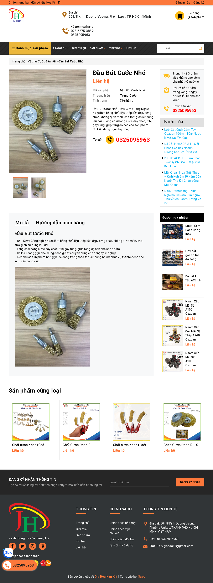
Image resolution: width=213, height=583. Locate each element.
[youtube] (42, 546)
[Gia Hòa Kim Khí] (16, 14)
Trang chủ (60, 48)
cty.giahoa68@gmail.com (176, 546)
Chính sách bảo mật (123, 523)
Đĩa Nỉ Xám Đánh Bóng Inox (192, 230)
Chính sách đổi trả (122, 539)
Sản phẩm (97, 48)
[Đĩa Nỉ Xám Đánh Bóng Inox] (172, 231)
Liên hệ (131, 48)
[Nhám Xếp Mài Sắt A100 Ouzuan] (172, 309)
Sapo (141, 576)
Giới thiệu (79, 48)
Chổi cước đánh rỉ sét (129, 445)
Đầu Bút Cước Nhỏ (34, 233)
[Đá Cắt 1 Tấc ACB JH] (172, 281)
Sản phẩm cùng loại (35, 390)
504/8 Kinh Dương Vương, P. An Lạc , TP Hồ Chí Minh (110, 17)
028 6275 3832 (82, 31)
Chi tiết (31, 452)
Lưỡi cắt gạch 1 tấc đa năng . (192, 255)
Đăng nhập (183, 2)
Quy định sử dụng (121, 545)
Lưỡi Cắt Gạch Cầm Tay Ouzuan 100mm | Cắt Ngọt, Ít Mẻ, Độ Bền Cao (182, 133)
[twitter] (22, 546)
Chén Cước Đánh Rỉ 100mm (184, 445)
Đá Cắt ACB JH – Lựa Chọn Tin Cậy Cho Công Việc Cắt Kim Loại (182, 162)
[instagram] (32, 546)
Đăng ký (198, 2)
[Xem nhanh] (31, 422)
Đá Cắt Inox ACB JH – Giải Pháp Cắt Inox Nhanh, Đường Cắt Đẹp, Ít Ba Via (181, 148)
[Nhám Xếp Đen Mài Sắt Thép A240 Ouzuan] (172, 335)
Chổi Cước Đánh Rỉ (77, 445)
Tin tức (115, 48)
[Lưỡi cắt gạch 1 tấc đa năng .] (172, 257)
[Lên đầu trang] (207, 405)
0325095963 (80, 35)
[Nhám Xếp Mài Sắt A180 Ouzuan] (172, 361)
